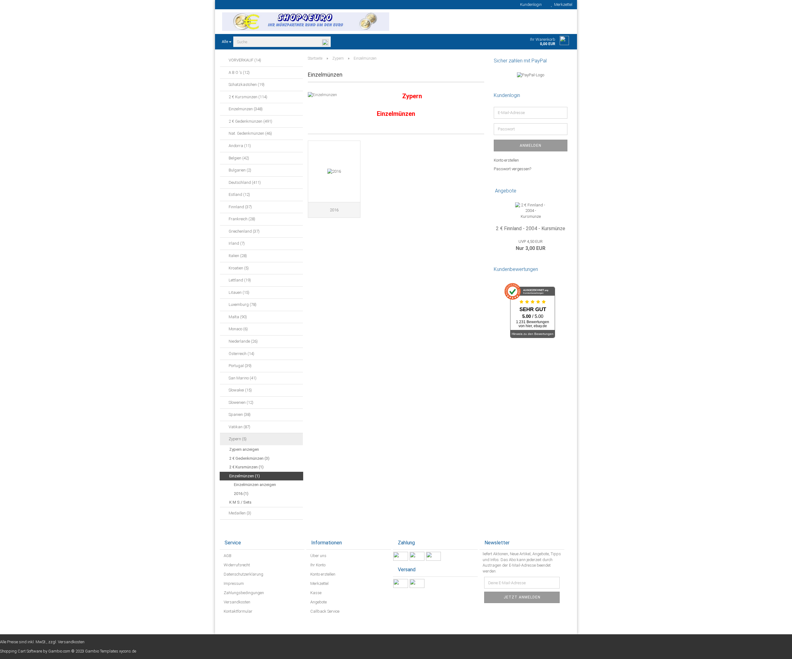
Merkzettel (562, 4)
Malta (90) (237, 317)
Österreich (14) (241, 353)
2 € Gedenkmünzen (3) (249, 458)
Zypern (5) (237, 439)
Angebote (318, 602)
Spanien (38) (239, 414)
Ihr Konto (317, 565)
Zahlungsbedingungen (243, 592)
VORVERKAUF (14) (244, 60)
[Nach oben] (775, 649)
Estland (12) (239, 194)
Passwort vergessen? (512, 169)
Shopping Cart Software (21, 651)
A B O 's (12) (239, 72)
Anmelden (530, 145)
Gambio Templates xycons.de (110, 651)
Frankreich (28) (241, 219)
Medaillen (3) (239, 513)
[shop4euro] (305, 21)
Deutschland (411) (244, 182)
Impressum (233, 583)
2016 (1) (241, 493)
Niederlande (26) (243, 341)
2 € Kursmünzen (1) (246, 467)
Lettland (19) (239, 280)
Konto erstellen (506, 160)
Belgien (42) (238, 158)
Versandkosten (236, 602)
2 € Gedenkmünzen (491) (250, 121)
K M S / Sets (240, 502)
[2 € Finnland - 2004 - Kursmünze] (531, 211)
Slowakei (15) (240, 390)
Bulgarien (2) (239, 170)
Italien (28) (237, 255)
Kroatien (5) (238, 268)
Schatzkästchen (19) (246, 84)
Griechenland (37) (244, 231)
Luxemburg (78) (242, 304)
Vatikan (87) (239, 427)
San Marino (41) (242, 378)
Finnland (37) (240, 207)
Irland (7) (236, 243)
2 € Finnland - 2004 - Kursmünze (530, 228)
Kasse (315, 592)
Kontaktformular (237, 611)
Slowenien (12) (240, 402)
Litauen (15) (238, 292)
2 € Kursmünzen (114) (247, 97)
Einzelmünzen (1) (244, 476)
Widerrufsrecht (236, 565)
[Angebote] (565, 191)
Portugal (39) (240, 365)
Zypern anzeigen (244, 449)
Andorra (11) (239, 145)
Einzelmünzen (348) (245, 109)
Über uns (317, 555)
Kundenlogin (530, 4)
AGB (227, 555)
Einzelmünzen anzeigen (255, 484)
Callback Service (324, 611)
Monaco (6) (238, 329)
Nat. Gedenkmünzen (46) (250, 133)
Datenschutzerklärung (243, 574)
